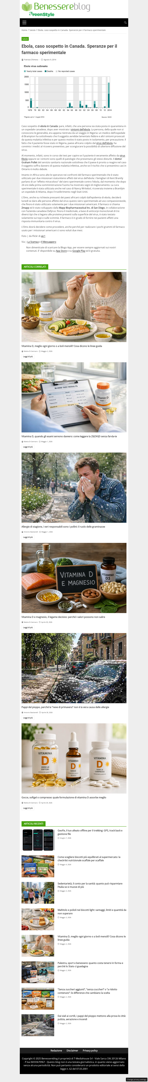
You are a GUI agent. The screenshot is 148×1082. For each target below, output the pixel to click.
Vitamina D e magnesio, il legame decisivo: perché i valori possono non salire (63, 617)
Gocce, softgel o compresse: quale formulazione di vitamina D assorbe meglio (64, 797)
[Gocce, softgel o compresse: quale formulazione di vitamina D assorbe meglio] (74, 758)
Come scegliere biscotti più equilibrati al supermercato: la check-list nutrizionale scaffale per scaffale (89, 858)
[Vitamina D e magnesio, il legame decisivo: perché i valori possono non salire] (74, 578)
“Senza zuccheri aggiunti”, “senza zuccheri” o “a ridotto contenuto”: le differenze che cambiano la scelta (87, 991)
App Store (61, 250)
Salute (25, 39)
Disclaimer (72, 1050)
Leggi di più (28, 356)
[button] (125, 22)
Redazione (56, 1050)
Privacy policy (90, 1050)
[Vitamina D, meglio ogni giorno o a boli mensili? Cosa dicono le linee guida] (74, 307)
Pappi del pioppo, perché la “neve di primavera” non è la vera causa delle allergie (65, 707)
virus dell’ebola (104, 143)
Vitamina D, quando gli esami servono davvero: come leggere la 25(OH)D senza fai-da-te (69, 436)
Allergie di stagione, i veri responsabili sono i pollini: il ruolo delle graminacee (63, 526)
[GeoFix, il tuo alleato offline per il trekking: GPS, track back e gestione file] (38, 840)
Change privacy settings (136, 1079)
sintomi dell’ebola (80, 129)
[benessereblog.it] (56, 8)
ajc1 (43, 236)
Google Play (78, 250)
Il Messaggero (48, 241)
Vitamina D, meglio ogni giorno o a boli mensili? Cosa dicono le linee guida (62, 346)
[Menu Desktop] (24, 22)
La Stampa (33, 241)
